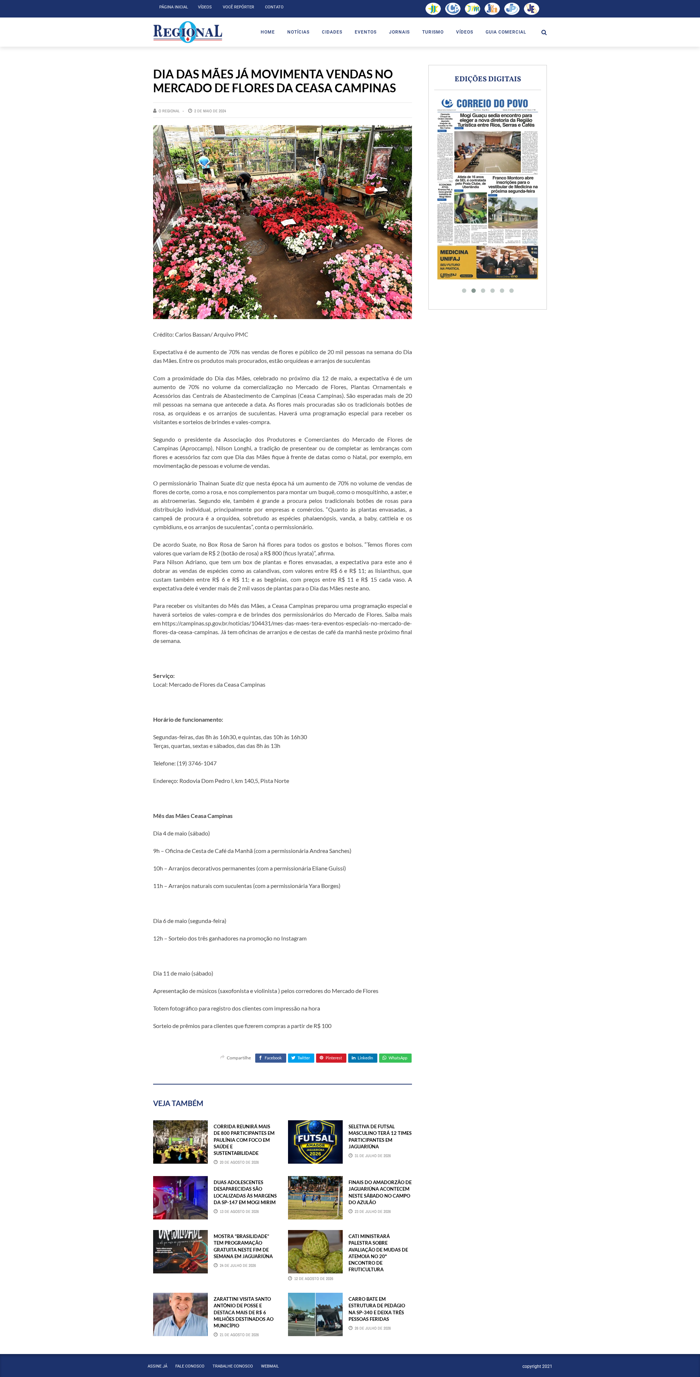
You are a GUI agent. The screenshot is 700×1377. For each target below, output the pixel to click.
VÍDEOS (464, 32)
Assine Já (157, 1366)
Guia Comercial (506, 32)
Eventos (366, 32)
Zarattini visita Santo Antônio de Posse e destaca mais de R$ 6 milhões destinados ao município (243, 1312)
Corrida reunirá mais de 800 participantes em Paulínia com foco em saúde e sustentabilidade (244, 1140)
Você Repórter (238, 7)
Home (268, 32)
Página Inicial (173, 7)
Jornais (399, 32)
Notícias (298, 32)
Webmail (270, 1366)
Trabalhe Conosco (233, 1366)
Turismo (433, 32)
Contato (274, 7)
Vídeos (205, 7)
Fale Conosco (190, 1366)
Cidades (332, 32)
